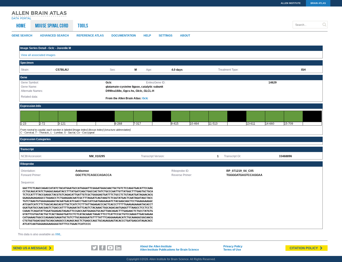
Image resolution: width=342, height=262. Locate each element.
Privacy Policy (232, 246)
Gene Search (22, 35)
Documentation (123, 35)
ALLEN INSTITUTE (291, 3)
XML (58, 234)
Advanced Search (54, 35)
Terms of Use (232, 249)
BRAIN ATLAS (318, 3)
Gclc (145, 98)
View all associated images (38, 55)
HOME (21, 25)
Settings (165, 35)
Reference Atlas (90, 35)
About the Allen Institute (156, 246)
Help (147, 35)
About (185, 35)
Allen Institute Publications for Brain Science (169, 249)
